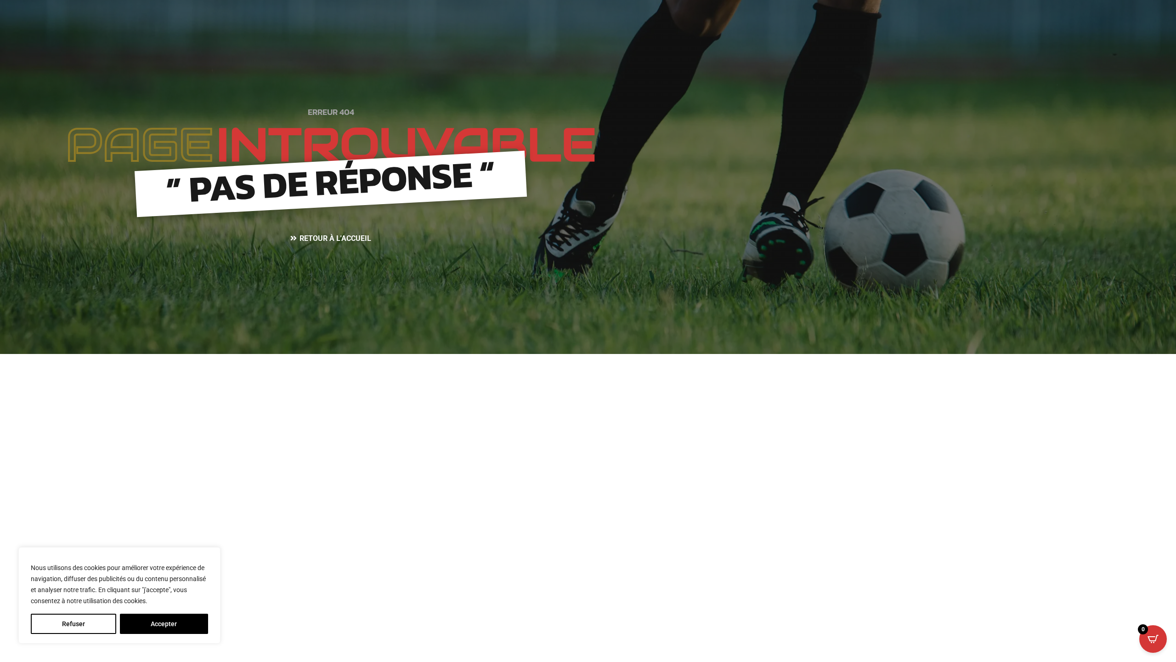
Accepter (164, 624)
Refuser (73, 624)
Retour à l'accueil (335, 238)
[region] (119, 595)
